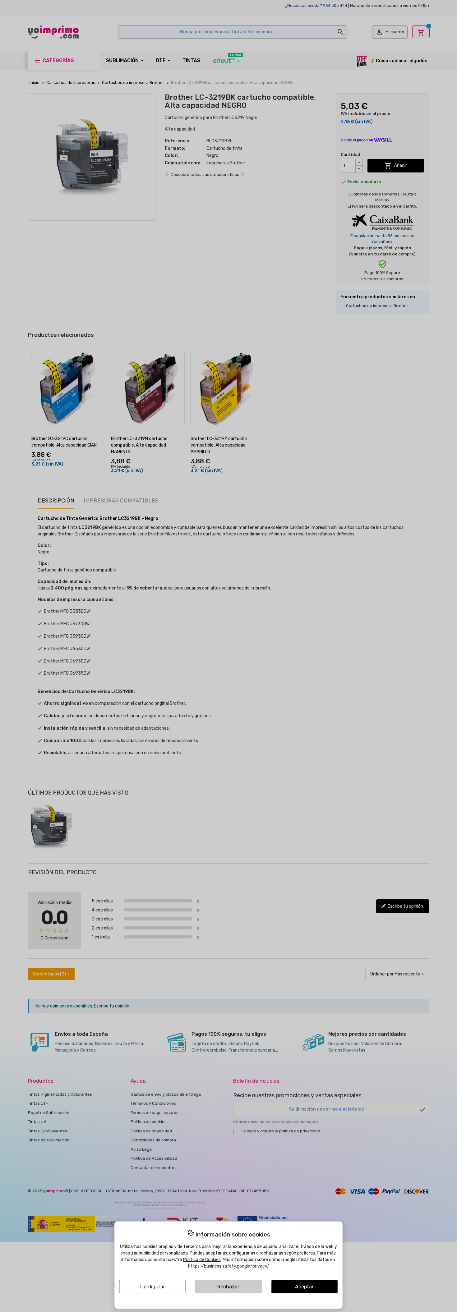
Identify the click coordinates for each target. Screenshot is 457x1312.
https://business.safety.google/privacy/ (228, 1266)
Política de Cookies (202, 1259)
